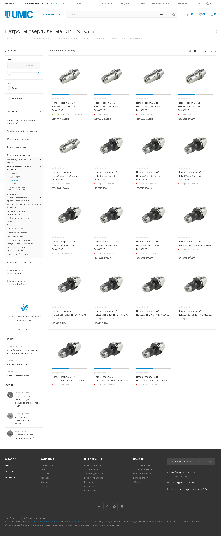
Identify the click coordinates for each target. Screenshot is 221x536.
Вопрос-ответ (140, 478)
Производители (92, 465)
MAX (114, 506)
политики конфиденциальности (46, 521)
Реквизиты (89, 482)
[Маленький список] (190, 50)
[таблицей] (215, 50)
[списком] (211, 50)
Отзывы (45, 473)
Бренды (10, 477)
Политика (89, 486)
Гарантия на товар (93, 478)
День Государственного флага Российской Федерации (22, 351)
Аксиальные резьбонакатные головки (23, 420)
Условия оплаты (92, 469)
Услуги (9, 471)
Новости (10, 338)
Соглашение (90, 490)
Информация (93, 459)
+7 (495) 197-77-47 (36, 3)
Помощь (139, 459)
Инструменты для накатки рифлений (24, 436)
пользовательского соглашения (80, 521)
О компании (47, 465)
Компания (47, 459)
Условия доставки (93, 473)
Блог (8, 465)
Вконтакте (99, 506)
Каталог (10, 459)
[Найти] (173, 14)
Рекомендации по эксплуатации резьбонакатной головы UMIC (27, 401)
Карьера (45, 478)
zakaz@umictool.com (183, 482)
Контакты (45, 482)
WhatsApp (122, 506)
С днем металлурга (17, 364)
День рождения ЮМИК (19, 375)
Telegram (106, 506)
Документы (46, 486)
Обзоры (137, 482)
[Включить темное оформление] (199, 3)
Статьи (9, 385)
